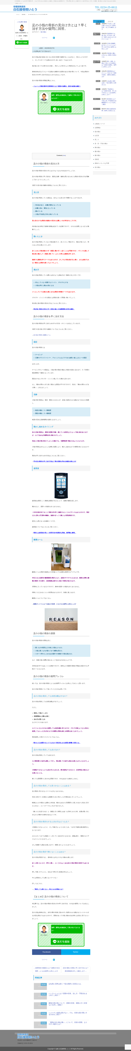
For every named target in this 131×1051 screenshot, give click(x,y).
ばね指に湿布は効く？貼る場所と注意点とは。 (65, 984)
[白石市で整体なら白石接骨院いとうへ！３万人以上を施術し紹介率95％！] (25, 8)
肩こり (97, 139)
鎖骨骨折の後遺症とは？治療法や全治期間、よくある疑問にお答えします (47, 969)
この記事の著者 (22, 22)
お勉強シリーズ (97, 53)
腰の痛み (97, 151)
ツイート (44, 37)
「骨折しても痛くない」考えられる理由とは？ (48, 889)
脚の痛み (98, 71)
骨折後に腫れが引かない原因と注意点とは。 (109, 55)
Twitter (75, 952)
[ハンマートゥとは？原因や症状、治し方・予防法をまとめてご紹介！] (40, 996)
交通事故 (97, 127)
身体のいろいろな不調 (97, 34)
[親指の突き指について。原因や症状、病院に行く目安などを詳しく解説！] (40, 1005)
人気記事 (99, 21)
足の (42, 335)
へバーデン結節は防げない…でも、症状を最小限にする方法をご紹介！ (68, 1013)
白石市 (97, 135)
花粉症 (97, 159)
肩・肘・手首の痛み (97, 62)
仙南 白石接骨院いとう (63, 1049)
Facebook (47, 952)
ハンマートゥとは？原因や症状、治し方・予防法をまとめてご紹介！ (68, 994)
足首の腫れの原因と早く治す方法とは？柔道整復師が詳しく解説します (75, 969)
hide (64, 155)
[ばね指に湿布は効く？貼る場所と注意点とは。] (40, 986)
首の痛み (98, 23)
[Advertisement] (61, 134)
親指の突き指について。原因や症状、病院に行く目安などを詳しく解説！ (68, 1004)
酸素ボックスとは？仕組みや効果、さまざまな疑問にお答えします (55, 604)
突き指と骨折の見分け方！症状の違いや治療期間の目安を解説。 (54, 309)
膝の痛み (97, 155)
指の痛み (43, 32)
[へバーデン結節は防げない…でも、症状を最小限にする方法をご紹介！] (40, 1015)
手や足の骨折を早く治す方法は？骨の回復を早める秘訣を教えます (55, 461)
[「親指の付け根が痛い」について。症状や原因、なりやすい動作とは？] (40, 1025)
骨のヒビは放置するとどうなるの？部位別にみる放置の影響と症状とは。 (57, 742)
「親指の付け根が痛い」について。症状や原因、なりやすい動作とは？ (68, 1023)
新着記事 (110, 21)
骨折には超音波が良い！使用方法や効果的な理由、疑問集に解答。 (55, 532)
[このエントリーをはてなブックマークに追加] (54, 37)
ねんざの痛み (97, 43)
